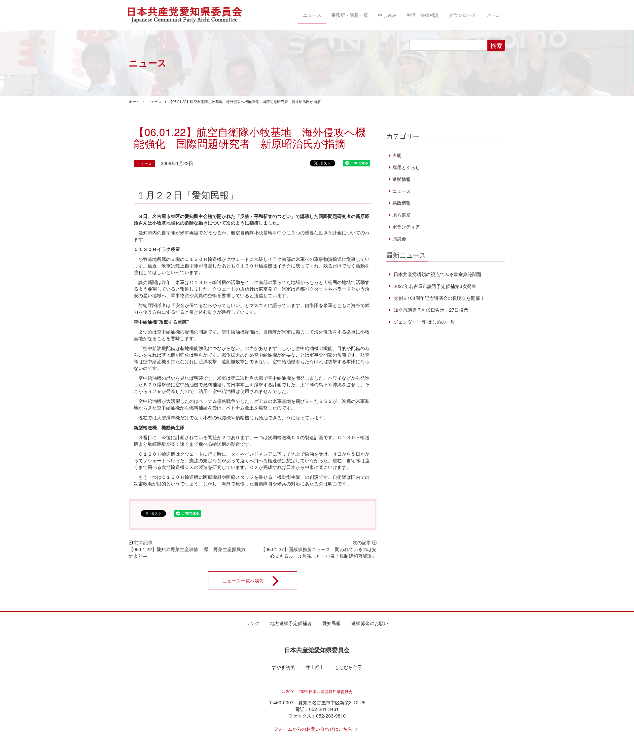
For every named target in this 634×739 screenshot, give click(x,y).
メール (493, 15)
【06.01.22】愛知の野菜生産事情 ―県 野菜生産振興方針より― (187, 552)
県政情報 (401, 202)
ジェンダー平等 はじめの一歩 (423, 321)
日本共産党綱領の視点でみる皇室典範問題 (436, 274)
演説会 (399, 238)
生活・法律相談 (422, 15)
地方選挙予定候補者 (291, 623)
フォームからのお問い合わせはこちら (313, 728)
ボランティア (406, 226)
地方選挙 (401, 214)
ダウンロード (462, 15)
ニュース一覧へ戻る (243, 580)
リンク (253, 623)
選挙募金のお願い (369, 623)
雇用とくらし (406, 167)
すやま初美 (283, 667)
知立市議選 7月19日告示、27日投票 (430, 309)
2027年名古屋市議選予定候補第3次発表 (434, 286)
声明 (397, 155)
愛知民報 (331, 623)
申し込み (387, 15)
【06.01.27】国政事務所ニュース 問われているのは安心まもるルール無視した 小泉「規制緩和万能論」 (318, 552)
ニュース (312, 15)
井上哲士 (314, 667)
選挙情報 (401, 179)
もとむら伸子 (348, 667)
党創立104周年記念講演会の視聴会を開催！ (438, 298)
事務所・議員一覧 (349, 15)
